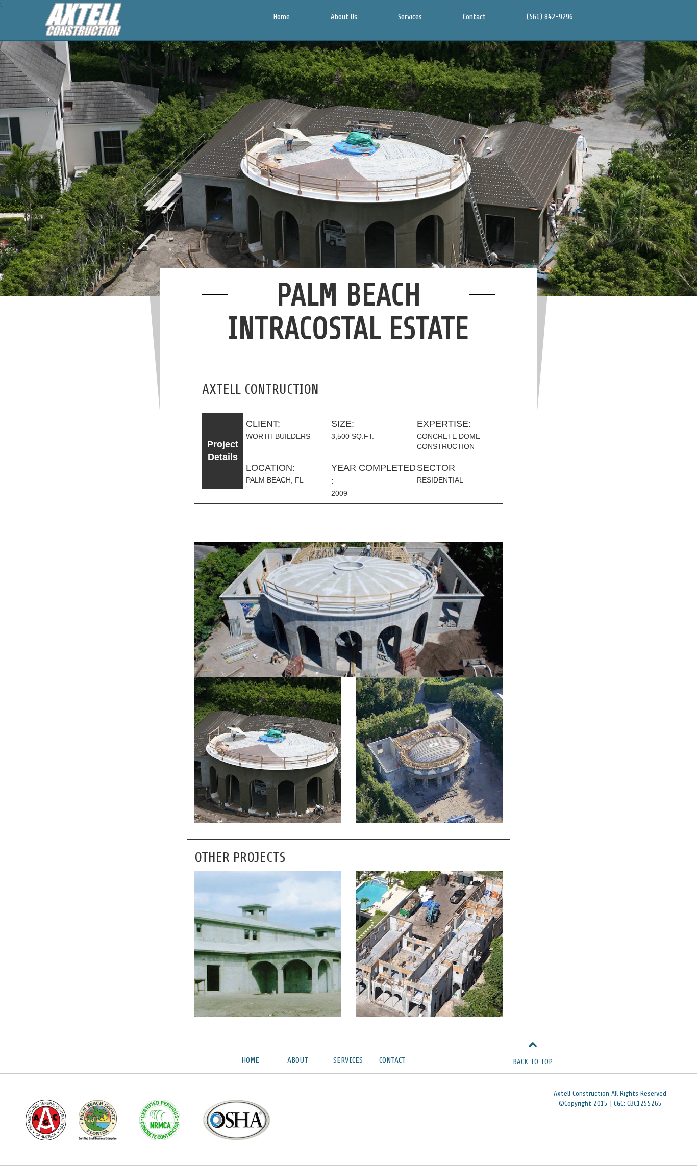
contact (392, 1060)
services (348, 1060)
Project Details (222, 451)
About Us (344, 17)
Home (281, 17)
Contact (474, 17)
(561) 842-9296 (550, 17)
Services (410, 17)
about (297, 1060)
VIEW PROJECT (267, 904)
